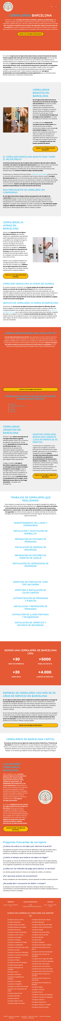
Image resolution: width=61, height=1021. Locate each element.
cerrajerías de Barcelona (39, 174)
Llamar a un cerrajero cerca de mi (30, 389)
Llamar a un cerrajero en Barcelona (30, 725)
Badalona (13, 404)
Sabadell (12, 410)
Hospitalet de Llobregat (17, 406)
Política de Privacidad (45, 1016)
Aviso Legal (24, 1016)
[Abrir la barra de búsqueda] (52, 7)
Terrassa (12, 412)
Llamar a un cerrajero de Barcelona (30, 34)
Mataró (12, 408)
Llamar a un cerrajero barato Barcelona (45, 149)
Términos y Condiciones (28, 1018)
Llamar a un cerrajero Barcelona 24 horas (15, 276)
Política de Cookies (33, 1016)
